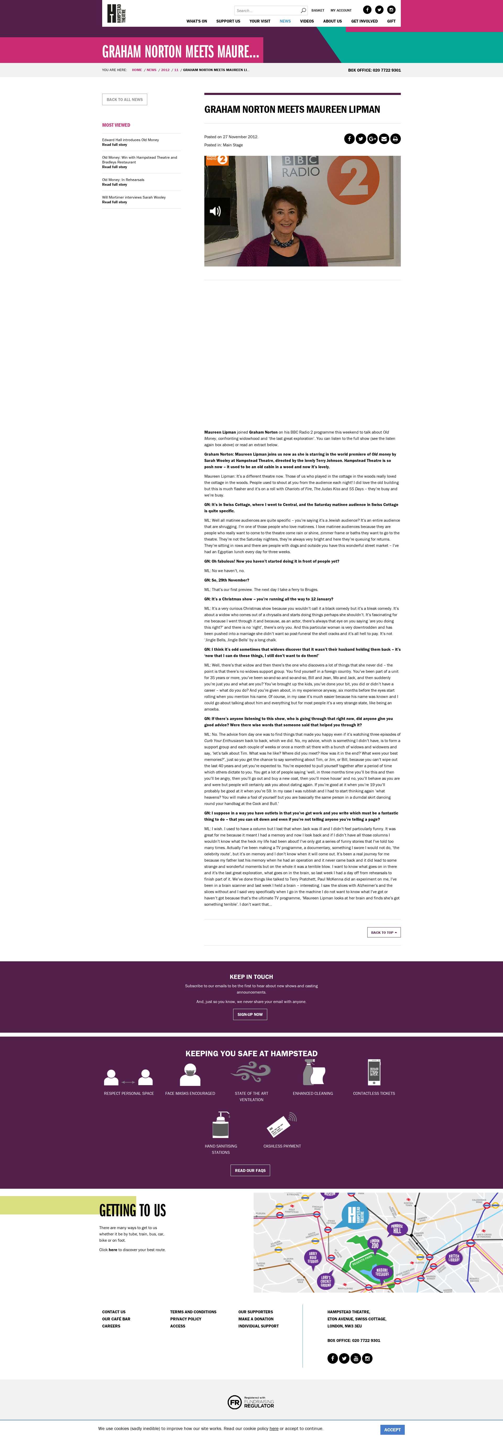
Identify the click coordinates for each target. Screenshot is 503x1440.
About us (332, 21)
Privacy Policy (185, 1318)
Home (137, 69)
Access (177, 1326)
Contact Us (113, 1311)
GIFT (391, 21)
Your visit (260, 21)
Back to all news (125, 99)
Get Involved (364, 21)
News (285, 21)
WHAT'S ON (197, 21)
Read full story (114, 144)
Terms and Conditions (193, 1311)
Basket (317, 10)
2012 (165, 69)
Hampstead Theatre (116, 13)
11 (176, 69)
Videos (307, 21)
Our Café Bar (116, 1318)
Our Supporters (255, 1311)
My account (341, 10)
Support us (228, 21)
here (274, 1428)
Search (303, 10)
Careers (111, 1326)
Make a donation (256, 1318)
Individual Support (258, 1326)
